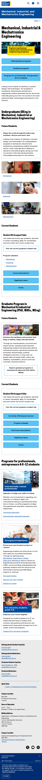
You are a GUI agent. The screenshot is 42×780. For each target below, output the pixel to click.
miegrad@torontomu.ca (9, 667)
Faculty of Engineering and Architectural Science (21, 687)
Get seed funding (9, 576)
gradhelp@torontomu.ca (9, 676)
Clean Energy (18, 558)
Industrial (6, 196)
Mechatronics (8, 217)
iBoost (17, 561)
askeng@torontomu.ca (9, 658)
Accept (6, 776)
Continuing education (11, 512)
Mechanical (7, 176)
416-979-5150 (6, 674)
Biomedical (8, 558)
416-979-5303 (6, 647)
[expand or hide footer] (39, 756)
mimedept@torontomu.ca (10, 649)
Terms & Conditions (8, 772)
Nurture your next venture (13, 580)
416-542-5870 (6, 656)
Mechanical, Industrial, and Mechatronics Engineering (18, 13)
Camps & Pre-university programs (16, 631)
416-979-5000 (6, 665)
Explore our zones (10, 583)
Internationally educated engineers (16, 516)
